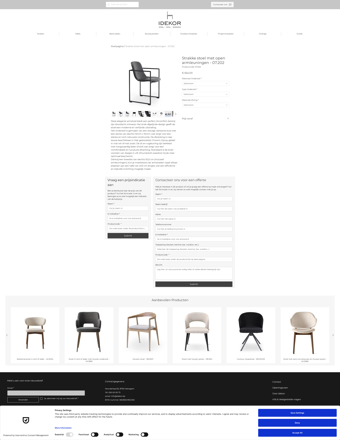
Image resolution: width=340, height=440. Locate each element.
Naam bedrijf (161, 204)
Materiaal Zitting (190, 100)
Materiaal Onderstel (191, 78)
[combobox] (205, 83)
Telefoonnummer (163, 224)
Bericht (158, 265)
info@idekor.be (118, 396)
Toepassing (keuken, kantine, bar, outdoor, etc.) (177, 245)
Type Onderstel (189, 89)
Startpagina (117, 46)
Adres (158, 214)
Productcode (114, 224)
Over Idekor (278, 393)
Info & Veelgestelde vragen (286, 399)
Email (10, 388)
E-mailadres (114, 214)
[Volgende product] (333, 335)
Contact (276, 382)
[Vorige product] (6, 335)
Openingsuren (280, 387)
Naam (111, 204)
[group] (170, 335)
